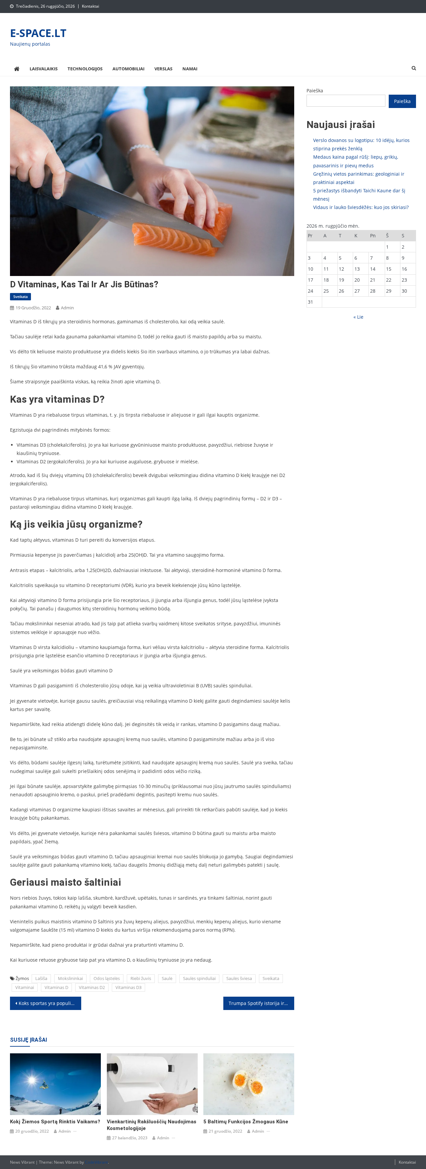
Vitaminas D (56, 987)
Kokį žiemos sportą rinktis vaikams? (55, 1122)
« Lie (358, 317)
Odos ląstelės (107, 978)
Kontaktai (90, 6)
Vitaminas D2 (92, 987)
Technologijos (85, 69)
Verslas (163, 69)
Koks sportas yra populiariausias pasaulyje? (50, 1003)
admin (67, 308)
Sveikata (20, 296)
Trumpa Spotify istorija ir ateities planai (262, 1003)
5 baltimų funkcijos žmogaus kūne (245, 1122)
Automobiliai (128, 69)
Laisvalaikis (44, 69)
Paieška (315, 90)
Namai (189, 69)
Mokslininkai (70, 978)
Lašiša (41, 978)
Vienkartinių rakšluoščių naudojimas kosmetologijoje (151, 1125)
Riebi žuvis (140, 978)
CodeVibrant (96, 1162)
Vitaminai (24, 987)
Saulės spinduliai (199, 978)
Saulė (167, 978)
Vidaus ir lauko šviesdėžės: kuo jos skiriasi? (361, 207)
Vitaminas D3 (128, 987)
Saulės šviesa (239, 978)
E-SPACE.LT (38, 33)
